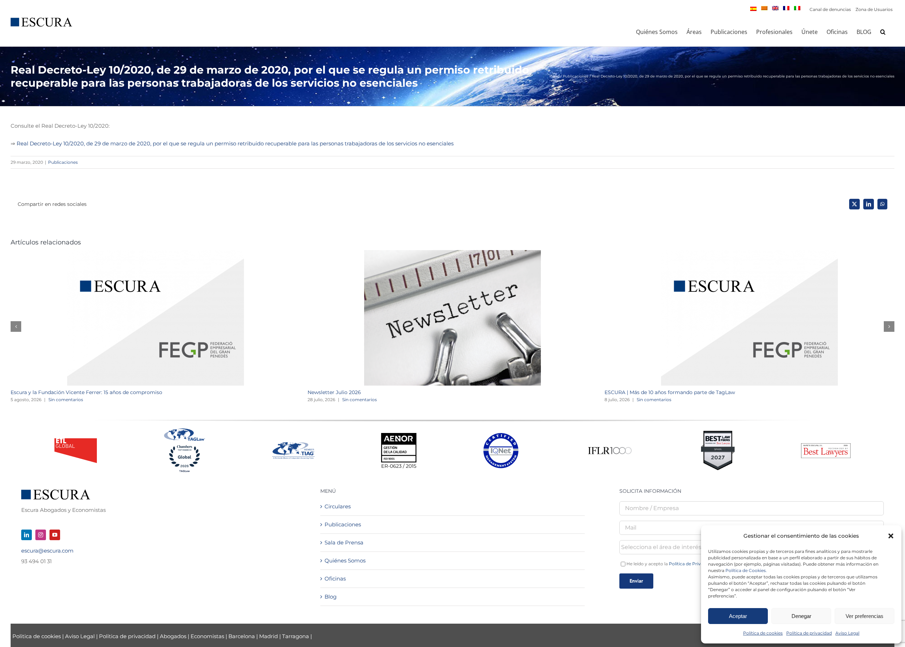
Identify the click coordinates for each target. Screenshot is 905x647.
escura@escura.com (47, 550)
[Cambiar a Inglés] (775, 8)
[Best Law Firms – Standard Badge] (718, 433)
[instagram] (40, 535)
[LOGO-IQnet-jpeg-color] (501, 435)
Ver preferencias (864, 616)
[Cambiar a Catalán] (764, 8)
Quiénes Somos (345, 560)
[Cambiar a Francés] (786, 8)
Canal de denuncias (830, 9)
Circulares (338, 506)
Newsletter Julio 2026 (334, 392)
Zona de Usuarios (874, 9)
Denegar (801, 616)
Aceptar (738, 616)
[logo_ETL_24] (75, 441)
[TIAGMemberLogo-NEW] (293, 444)
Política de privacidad (809, 633)
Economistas (207, 636)
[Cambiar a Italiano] (797, 8)
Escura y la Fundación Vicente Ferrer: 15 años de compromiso (86, 392)
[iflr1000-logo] (610, 446)
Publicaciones (63, 162)
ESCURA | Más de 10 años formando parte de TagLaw (670, 392)
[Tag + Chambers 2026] (184, 430)
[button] (890, 535)
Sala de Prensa (344, 542)
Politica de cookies (37, 636)
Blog (331, 596)
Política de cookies (763, 633)
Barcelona (241, 636)
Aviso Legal (847, 633)
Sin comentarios (65, 399)
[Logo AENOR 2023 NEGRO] (398, 435)
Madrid (268, 636)
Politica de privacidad (127, 636)
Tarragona (295, 636)
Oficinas (335, 578)
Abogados (173, 636)
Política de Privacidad (692, 563)
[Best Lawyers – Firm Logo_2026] (826, 446)
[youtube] (54, 535)
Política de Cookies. (746, 570)
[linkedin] (26, 535)
